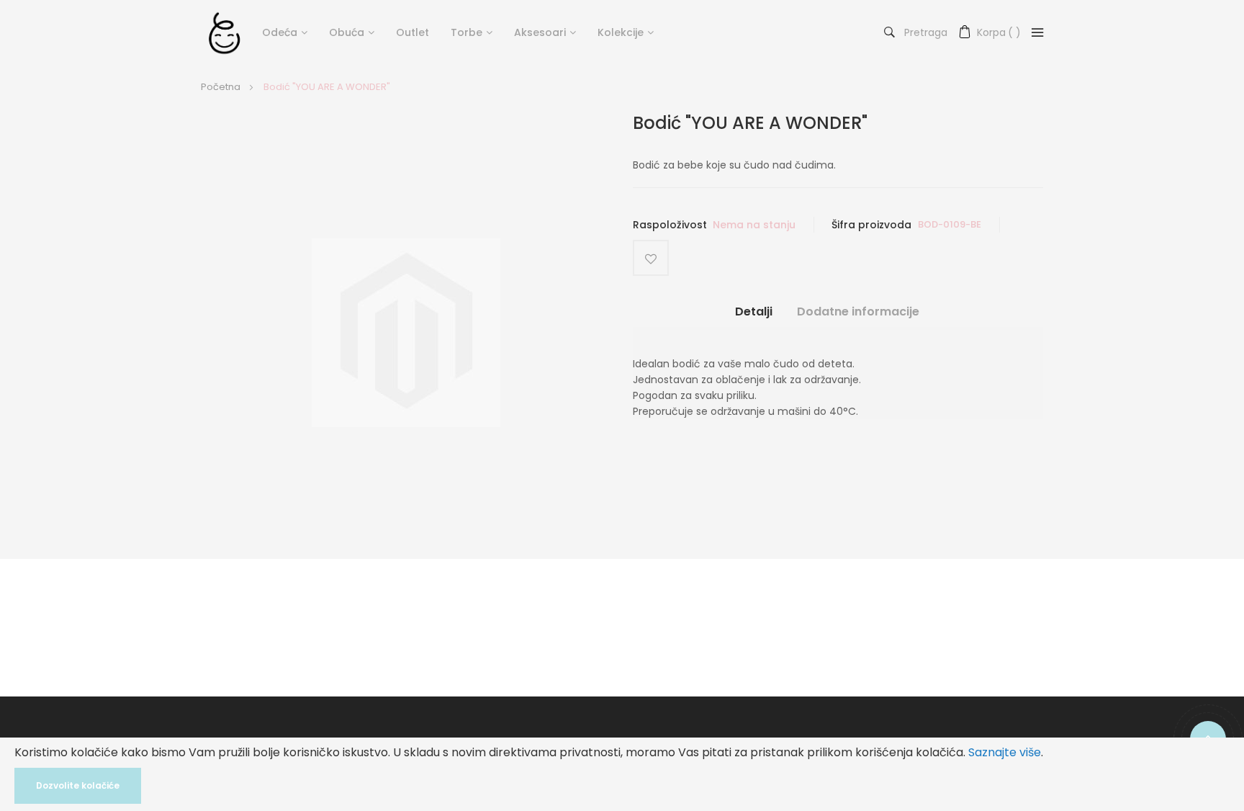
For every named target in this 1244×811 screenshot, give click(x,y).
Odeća (279, 32)
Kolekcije (621, 32)
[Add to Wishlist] (651, 258)
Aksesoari (540, 32)
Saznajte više (1004, 752)
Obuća (346, 32)
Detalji (753, 312)
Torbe (466, 32)
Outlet (412, 32)
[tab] (753, 317)
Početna (220, 87)
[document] (622, 774)
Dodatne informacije (858, 312)
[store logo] (224, 32)
